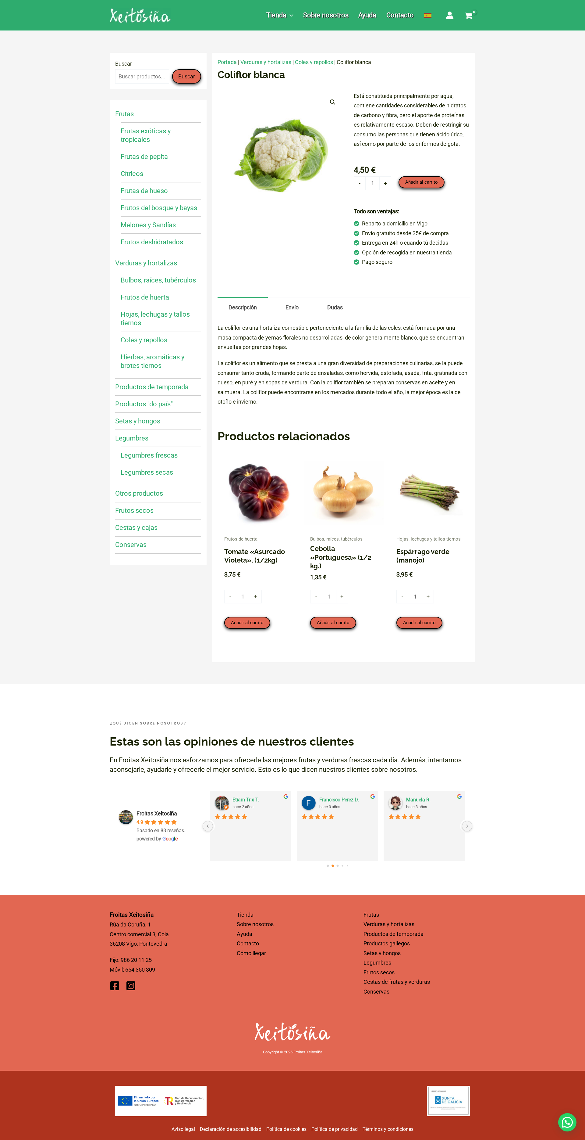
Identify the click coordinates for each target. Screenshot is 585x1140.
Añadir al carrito (421, 182)
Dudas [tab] (335, 307)
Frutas (371, 915)
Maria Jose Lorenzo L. (343, 800)
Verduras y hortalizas (265, 62)
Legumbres (377, 962)
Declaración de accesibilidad (230, 1129)
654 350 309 (140, 969)
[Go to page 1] (333, 866)
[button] (289, 15)
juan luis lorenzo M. (427, 800)
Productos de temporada (393, 934)
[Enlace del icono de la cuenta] (450, 15)
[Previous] (208, 826)
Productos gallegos (386, 943)
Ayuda (244, 934)
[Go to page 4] (347, 865)
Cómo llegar (251, 953)
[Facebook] (115, 986)
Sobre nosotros (255, 924)
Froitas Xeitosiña (156, 813)
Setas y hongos (382, 953)
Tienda (245, 915)
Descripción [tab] (243, 307)
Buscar (123, 63)
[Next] (467, 826)
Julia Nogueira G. (251, 800)
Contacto (248, 943)
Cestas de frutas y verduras (396, 982)
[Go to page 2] (337, 866)
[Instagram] (131, 986)
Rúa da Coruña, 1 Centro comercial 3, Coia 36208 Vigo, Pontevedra (139, 934)
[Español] (428, 15)
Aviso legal (183, 1129)
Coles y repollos (314, 62)
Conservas (376, 991)
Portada (227, 62)
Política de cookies (286, 1129)
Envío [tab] (292, 307)
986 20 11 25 (136, 960)
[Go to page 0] (327, 865)
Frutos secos (379, 972)
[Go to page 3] (342, 866)
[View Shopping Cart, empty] (468, 16)
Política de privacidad (334, 1129)
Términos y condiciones (388, 1129)
